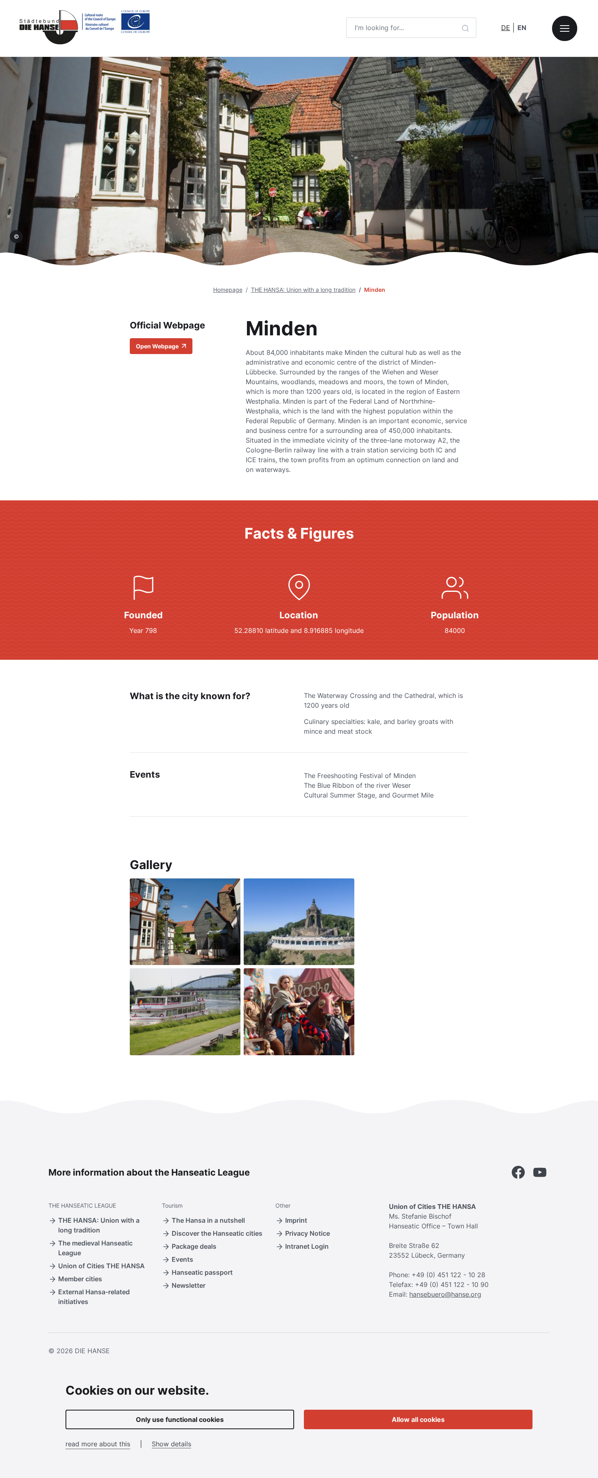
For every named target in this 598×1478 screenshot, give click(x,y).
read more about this (97, 1444)
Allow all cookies (418, 1419)
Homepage (227, 289)
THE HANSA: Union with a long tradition (303, 289)
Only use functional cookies (180, 1419)
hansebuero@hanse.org (445, 1294)
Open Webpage (158, 346)
